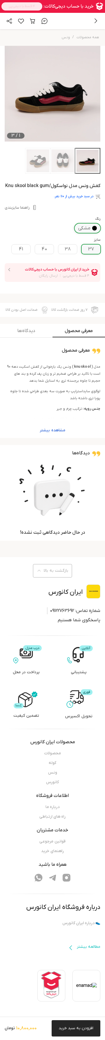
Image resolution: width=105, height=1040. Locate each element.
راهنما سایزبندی (17, 207)
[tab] (78, 332)
